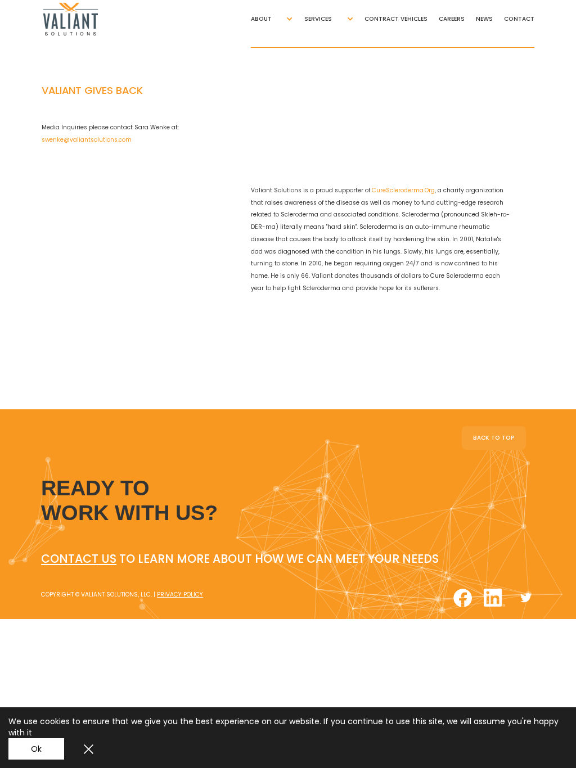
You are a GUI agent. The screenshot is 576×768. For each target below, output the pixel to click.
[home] (79, 19)
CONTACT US (78, 558)
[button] (272, 19)
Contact (519, 19)
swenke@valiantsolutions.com (87, 139)
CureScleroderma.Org (403, 190)
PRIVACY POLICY (180, 594)
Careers (452, 19)
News (484, 19)
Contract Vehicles (396, 19)
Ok (36, 749)
